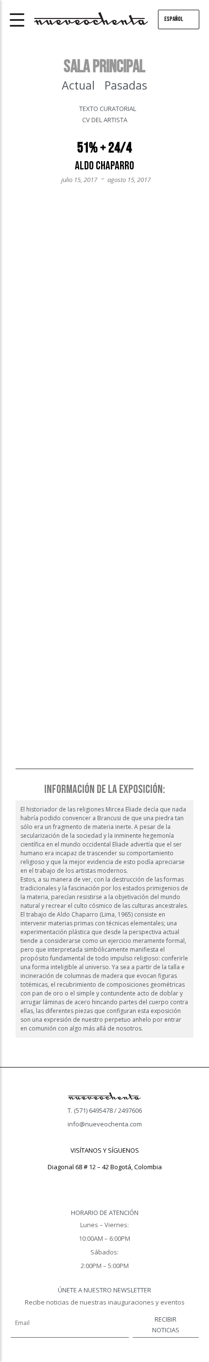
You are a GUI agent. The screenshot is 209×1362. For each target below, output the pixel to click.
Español (173, 19)
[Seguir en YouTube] (124, 1181)
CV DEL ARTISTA (104, 119)
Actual (78, 85)
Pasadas (125, 85)
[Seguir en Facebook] (85, 1181)
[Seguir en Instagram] (104, 1181)
